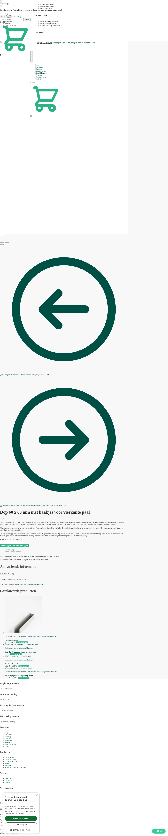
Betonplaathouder (12, 640)
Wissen (19, 540)
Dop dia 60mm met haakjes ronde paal (20, 652)
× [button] (37, 795)
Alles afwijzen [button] (21, 825)
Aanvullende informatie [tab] (13, 552)
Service (7, 743)
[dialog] (20, 813)
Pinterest (8, 782)
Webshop (8, 765)
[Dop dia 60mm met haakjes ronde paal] (66, 644)
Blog (6, 14)
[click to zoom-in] (64, 137)
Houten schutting (11, 761)
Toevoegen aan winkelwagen (14, 545)
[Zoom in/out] (8, 242)
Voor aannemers (10, 745)
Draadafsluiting (10, 759)
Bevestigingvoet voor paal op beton (19, 676)
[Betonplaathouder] (66, 615)
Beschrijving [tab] (9, 550)
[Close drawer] (1, 6)
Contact (7, 746)
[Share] (3, 242)
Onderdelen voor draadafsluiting (16, 636)
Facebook (8, 778)
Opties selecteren (22, 642)
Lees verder (19, 814)
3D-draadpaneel (11, 664)
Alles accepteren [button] (20, 818)
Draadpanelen (9, 757)
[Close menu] (1, 1)
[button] (21, 830)
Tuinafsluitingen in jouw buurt (15, 767)
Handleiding (9, 741)
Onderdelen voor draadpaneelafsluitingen (29, 584)
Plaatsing (8, 737)
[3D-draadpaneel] (66, 656)
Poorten (7, 763)
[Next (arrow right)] (3, 244)
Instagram (8, 780)
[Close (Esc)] (1, 242)
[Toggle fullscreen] (6, 242)
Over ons (8, 739)
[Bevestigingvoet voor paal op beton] (66, 668)
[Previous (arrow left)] (1, 244)
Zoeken (27, 19)
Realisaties (8, 735)
